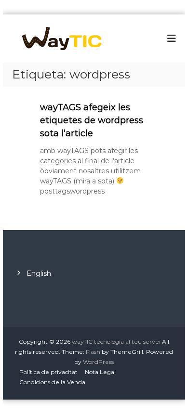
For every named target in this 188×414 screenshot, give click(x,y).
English (39, 273)
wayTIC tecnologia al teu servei (116, 341)
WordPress (98, 361)
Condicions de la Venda (52, 382)
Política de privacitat (48, 371)
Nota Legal (100, 371)
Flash (93, 351)
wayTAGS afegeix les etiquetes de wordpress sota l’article (91, 120)
